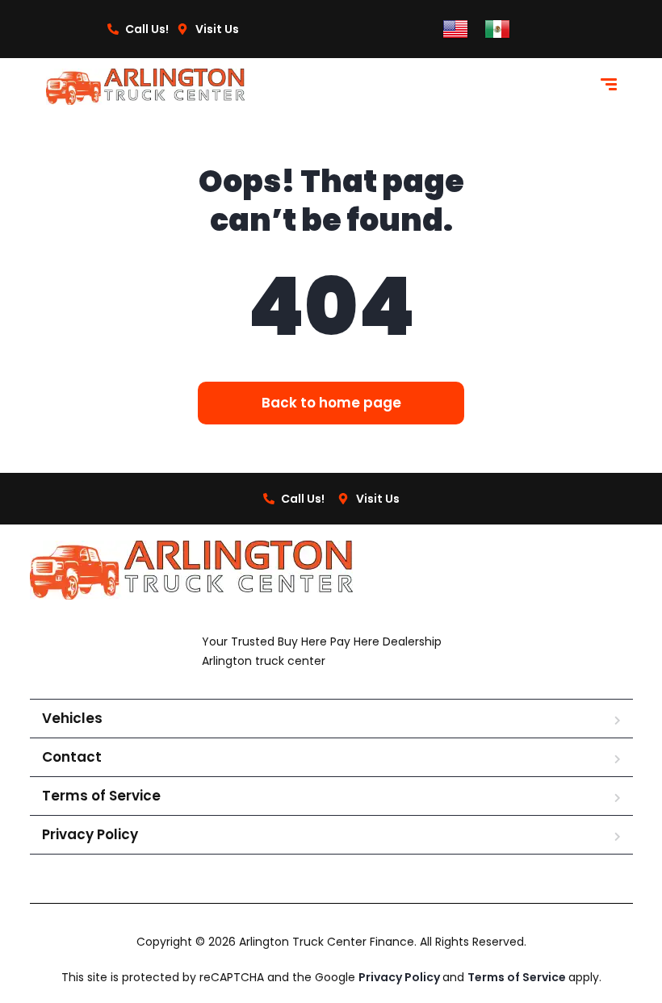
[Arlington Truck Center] (145, 87)
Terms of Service (101, 795)
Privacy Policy (90, 834)
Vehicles (72, 718)
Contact (72, 757)
